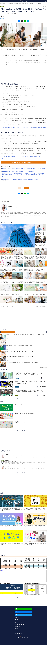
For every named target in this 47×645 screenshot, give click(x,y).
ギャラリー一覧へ (23, 597)
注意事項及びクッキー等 (19, 624)
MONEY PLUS (2, 3)
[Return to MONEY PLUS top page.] (23, 1)
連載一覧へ (24, 550)
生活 (6, 3)
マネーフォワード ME (19, 633)
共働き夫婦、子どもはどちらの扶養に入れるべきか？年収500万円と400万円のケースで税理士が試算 (23, 173)
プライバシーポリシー (19, 622)
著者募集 (16, 628)
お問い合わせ (17, 626)
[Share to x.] (22, 21)
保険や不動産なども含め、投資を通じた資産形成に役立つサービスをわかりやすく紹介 (20, 179)
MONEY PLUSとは (18, 617)
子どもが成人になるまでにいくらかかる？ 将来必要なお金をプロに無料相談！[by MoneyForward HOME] (24, 128)
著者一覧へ (24, 472)
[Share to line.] (25, 21)
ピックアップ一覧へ (23, 398)
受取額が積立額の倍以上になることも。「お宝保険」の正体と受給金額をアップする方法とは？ (21, 171)
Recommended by (41, 308)
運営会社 (16, 619)
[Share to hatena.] (28, 21)
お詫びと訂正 (17, 631)
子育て (2, 18)
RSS (15, 630)
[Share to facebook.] (19, 21)
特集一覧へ (24, 430)
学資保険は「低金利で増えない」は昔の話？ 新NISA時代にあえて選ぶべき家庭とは (19, 178)
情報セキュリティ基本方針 (19, 621)
